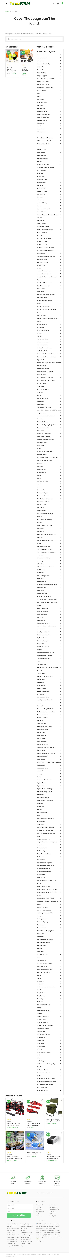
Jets (49, 661)
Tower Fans (49, 1040)
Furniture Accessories (49, 546)
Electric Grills (49, 463)
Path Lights (49, 806)
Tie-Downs (49, 200)
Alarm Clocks (49, 212)
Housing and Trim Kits (49, 632)
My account (39, 1205)
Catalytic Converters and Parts (49, 309)
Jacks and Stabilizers (49, 658)
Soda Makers (49, 386)
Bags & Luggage (49, 76)
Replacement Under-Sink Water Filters (49, 893)
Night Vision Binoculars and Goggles (49, 762)
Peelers (49, 809)
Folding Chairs (49, 315)
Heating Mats (49, 620)
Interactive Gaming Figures (49, 653)
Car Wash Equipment (49, 286)
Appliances (49, 61)
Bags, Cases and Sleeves (49, 229)
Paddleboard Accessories (49, 800)
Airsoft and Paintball (49, 209)
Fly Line (49, 522)
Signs (49, 957)
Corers (49, 395)
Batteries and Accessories (49, 250)
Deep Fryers (49, 431)
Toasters (49, 392)
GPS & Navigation (49, 111)
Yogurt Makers (49, 413)
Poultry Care (49, 860)
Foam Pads (49, 528)
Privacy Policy (40, 1211)
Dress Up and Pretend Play (49, 451)
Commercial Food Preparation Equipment (49, 358)
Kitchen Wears (49, 133)
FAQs (37, 1214)
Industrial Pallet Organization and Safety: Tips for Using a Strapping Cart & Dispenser (27, 1241)
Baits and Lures (49, 232)
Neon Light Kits (49, 759)
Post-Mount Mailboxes (49, 854)
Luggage (49, 197)
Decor (49, 93)
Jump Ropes (49, 194)
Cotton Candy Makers (49, 407)
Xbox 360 (49, 771)
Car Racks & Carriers (49, 84)
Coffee (49, 336)
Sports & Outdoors (49, 164)
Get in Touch (39, 1216)
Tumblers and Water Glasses (49, 256)
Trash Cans (49, 1043)
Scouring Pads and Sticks (49, 913)
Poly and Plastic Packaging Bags (49, 842)
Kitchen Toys (49, 679)
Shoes (49, 321)
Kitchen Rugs (49, 221)
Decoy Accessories (49, 428)
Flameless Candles (49, 496)
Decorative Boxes (49, 422)
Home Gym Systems (49, 623)
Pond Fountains (49, 848)
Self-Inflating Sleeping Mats (49, 931)
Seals (49, 777)
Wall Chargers (49, 1061)
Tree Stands (49, 1046)
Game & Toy (49, 108)
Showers (49, 948)
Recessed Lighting (49, 442)
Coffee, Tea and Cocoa (49, 348)
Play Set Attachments (49, 839)
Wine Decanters (49, 1087)
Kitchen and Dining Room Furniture (49, 318)
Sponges (49, 916)
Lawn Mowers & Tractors (49, 138)
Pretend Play (49, 685)
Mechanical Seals (49, 729)
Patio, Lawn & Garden (49, 145)
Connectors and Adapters (49, 371)
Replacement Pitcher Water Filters (49, 889)
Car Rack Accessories (49, 274)
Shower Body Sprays (49, 942)
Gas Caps (49, 555)
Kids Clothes (49, 129)
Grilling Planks (49, 582)
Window (49, 1058)
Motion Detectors (49, 744)
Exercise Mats (49, 188)
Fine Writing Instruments (49, 499)
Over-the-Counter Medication (49, 534)
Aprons (49, 218)
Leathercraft (49, 694)
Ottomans (49, 795)
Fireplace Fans (49, 511)
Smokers (49, 466)
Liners (49, 703)
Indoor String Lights (49, 641)
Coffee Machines (49, 339)
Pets (49, 815)
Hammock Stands (49, 614)
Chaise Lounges (49, 324)
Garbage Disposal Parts (49, 549)
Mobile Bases (49, 738)
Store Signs (49, 999)
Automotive (49, 67)
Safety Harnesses (49, 907)
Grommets (49, 590)
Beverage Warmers (49, 262)
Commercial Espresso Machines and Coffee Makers (49, 364)
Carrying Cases (49, 297)
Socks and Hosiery (49, 481)
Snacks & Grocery (49, 158)
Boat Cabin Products (49, 271)
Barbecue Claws (49, 241)
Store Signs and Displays (49, 300)
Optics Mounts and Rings (49, 789)
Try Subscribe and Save (49, 963)
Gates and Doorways (49, 558)
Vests (49, 978)
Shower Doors (49, 945)
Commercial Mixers (49, 368)
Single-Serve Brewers (49, 342)
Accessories (49, 55)
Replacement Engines (49, 886)
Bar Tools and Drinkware (49, 238)
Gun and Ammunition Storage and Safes (49, 604)
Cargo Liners (49, 289)
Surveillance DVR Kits (49, 1005)
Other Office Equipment (49, 792)
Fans (49, 487)
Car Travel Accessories (49, 283)
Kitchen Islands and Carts (49, 676)
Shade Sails (49, 934)
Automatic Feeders (49, 226)
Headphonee (49, 404)
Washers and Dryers (49, 1073)
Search (54, 3)
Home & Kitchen (49, 120)
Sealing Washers (49, 919)
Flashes (49, 516)
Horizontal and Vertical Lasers (49, 626)
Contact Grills (49, 383)
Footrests (49, 537)
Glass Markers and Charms (49, 567)
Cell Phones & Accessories (49, 87)
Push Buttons (49, 877)
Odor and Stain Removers (49, 780)
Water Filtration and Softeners (49, 1082)
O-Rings (49, 774)
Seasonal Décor (49, 673)
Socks (49, 975)
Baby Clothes (49, 73)
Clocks (49, 333)
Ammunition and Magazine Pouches (49, 215)
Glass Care (49, 564)
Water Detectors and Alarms (49, 1079)
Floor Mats (49, 292)
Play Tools (49, 682)
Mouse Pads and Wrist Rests (49, 753)
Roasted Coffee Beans (49, 596)
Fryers (49, 543)
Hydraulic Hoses (49, 638)
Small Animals (49, 960)
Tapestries (49, 824)
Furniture (49, 105)
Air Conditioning (49, 203)
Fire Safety (49, 508)
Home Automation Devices (49, 439)
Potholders (49, 857)
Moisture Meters (49, 741)
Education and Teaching (49, 460)
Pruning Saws (49, 874)
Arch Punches (49, 224)
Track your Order (55, 1209)
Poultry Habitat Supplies (49, 863)
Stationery (49, 984)
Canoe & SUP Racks (49, 82)
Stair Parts (49, 981)
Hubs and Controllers (49, 635)
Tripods (49, 1049)
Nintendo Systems (49, 768)
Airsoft (49, 206)
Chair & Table (49, 90)
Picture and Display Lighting (49, 827)
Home (7, 11)
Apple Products (49, 58)
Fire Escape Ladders (49, 502)
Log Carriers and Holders (49, 513)
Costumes (49, 401)
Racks (49, 883)
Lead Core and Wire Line (49, 525)
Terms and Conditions (39, 1208)
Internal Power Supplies (49, 655)
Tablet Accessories (49, 1016)
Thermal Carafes (49, 345)
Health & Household (49, 114)
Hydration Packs (49, 191)
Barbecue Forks (49, 244)
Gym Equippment (49, 608)
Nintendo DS (49, 765)
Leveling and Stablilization (49, 700)
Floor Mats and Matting (49, 519)
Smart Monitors (49, 966)
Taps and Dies (49, 724)
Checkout (52, 1211)
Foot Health (49, 531)
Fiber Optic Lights (49, 493)
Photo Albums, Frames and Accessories (49, 820)
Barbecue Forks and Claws (49, 247)
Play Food (49, 836)
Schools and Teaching (49, 910)
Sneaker (49, 161)
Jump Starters (49, 664)
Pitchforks (49, 721)
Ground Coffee (49, 593)
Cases (49, 303)
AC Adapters (49, 176)
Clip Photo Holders (49, 330)
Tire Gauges (49, 1031)
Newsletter (53, 1205)
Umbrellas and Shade (49, 1052)
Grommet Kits (49, 587)
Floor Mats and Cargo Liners (49, 380)
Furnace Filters (49, 490)
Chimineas (49, 327)
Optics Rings (49, 786)
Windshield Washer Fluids (49, 1084)
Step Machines (49, 996)
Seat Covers (49, 925)
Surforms (49, 1002)
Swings (49, 1008)
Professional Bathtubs (49, 871)
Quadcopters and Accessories (49, 880)
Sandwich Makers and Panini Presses (49, 410)
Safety (49, 904)
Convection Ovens (49, 389)
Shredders (49, 951)
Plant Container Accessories (49, 833)
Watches (49, 173)
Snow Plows (49, 419)
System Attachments (49, 1011)
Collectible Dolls (49, 351)
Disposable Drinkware (49, 434)
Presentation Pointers (49, 868)
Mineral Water (49, 735)
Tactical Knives (49, 1019)
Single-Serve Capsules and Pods (49, 599)
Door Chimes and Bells (49, 437)
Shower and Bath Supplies (49, 939)
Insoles (49, 650)
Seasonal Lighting (49, 922)
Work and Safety (49, 1090)
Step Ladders (49, 993)
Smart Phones (49, 155)
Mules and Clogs (49, 756)
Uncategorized (49, 170)
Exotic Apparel (49, 472)
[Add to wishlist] (12, 51)
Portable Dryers (49, 851)
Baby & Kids (49, 70)
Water (49, 1076)
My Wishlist (53, 1207)
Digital (49, 96)
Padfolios (49, 803)
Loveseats (49, 706)
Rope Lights (49, 644)
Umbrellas (49, 937)
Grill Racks (49, 573)
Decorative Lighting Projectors (49, 425)
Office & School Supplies (49, 141)
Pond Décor (49, 845)
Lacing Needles (49, 688)
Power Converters (49, 179)
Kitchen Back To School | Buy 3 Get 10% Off (49, 669)
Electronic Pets (49, 469)
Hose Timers (49, 629)
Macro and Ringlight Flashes (49, 709)
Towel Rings (49, 1037)
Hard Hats (49, 617)
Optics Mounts (49, 783)
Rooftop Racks (49, 150)
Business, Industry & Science (49, 79)
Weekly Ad (53, 1216)
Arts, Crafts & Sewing (49, 64)
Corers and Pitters (49, 398)
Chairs (49, 312)
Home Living (49, 123)
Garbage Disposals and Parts (49, 552)
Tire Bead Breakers (49, 1028)
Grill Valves (49, 579)
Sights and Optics (49, 954)
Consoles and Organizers (49, 377)
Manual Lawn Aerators (49, 715)
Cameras (49, 185)
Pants (49, 475)
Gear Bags (49, 561)
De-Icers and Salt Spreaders (49, 416)
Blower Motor (49, 265)
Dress (49, 448)
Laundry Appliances (49, 691)
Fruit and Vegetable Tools (49, 540)
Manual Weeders (49, 718)
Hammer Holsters (49, 611)
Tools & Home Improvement (49, 167)
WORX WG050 (11, 1233)
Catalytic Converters (49, 306)
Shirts (49, 478)
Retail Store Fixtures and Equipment (49, 901)
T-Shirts (49, 1013)
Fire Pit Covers (49, 505)
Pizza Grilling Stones (49, 576)
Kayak (49, 126)
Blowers (49, 268)
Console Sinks (49, 374)
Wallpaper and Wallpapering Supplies (49, 1065)
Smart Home (49, 153)
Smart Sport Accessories (49, 969)
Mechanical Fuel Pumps (49, 726)
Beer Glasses (49, 253)
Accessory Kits (49, 182)
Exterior (49, 484)
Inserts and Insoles (49, 647)
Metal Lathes (49, 732)
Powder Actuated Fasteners (49, 866)
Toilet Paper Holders (49, 1034)
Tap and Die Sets (49, 1022)
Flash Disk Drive (49, 102)
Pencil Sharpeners (49, 812)
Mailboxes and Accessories (49, 712)
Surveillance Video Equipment (49, 747)
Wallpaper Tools (49, 1070)
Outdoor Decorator (49, 797)
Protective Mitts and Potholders (49, 584)
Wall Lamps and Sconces (49, 830)
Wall (49, 1055)
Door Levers (49, 445)
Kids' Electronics (49, 454)
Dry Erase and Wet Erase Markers (49, 457)
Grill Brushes (49, 570)
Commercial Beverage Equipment (49, 354)
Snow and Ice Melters (49, 972)
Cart (51, 1214)
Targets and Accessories (49, 1025)
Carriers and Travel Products (49, 295)
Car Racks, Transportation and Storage (49, 278)
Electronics (49, 99)
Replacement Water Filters (49, 898)
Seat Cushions (49, 928)
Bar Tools (49, 235)
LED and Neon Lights (49, 697)
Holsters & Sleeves (49, 117)
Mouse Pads (49, 750)
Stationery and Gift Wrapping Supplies (49, 988)
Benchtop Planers (49, 259)
